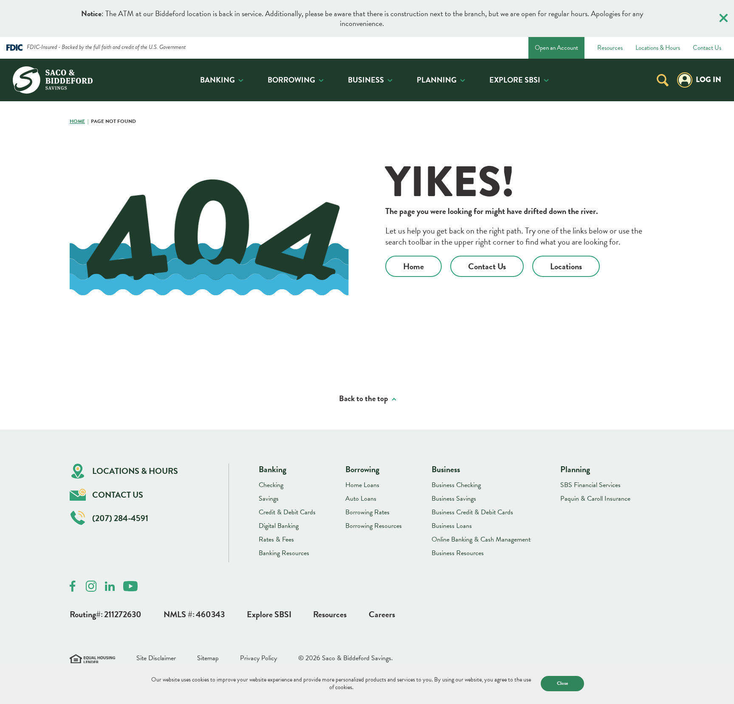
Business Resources (458, 553)
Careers (382, 614)
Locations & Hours (657, 48)
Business (366, 80)
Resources (610, 48)
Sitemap (208, 658)
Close (562, 683)
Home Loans (362, 485)
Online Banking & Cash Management (481, 539)
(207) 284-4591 (120, 518)
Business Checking (456, 485)
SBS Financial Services (590, 485)
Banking (217, 80)
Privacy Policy (258, 658)
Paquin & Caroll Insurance (595, 498)
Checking (271, 485)
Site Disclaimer (156, 658)
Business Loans (452, 526)
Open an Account (556, 47)
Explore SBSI (514, 80)
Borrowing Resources (373, 526)
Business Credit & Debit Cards (472, 512)
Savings (269, 498)
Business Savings (454, 498)
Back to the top (363, 398)
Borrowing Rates (367, 512)
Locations (566, 266)
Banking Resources (284, 553)
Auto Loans (360, 498)
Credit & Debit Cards (287, 512)
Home (77, 121)
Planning (437, 80)
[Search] (663, 79)
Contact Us (707, 48)
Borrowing (291, 80)
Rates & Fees (276, 539)
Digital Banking (279, 526)
